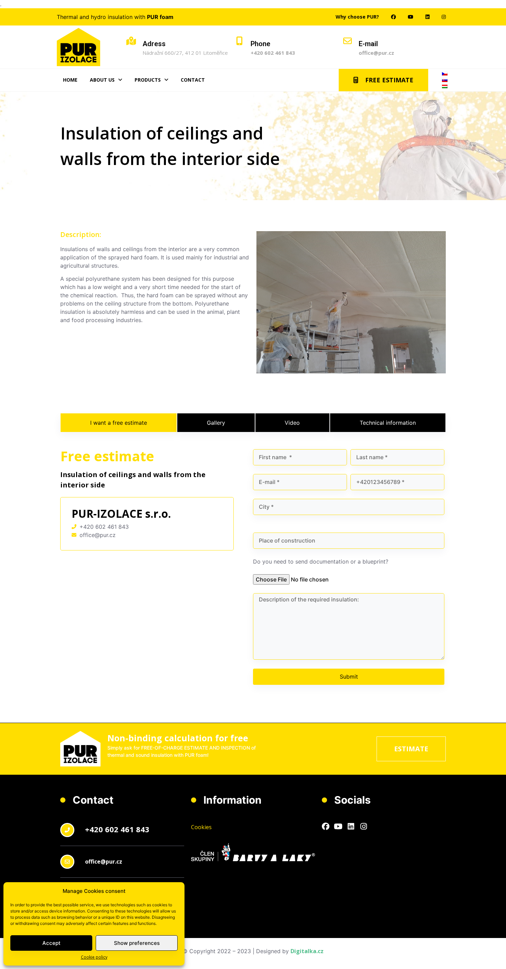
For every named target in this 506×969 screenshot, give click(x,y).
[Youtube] (338, 827)
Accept (51, 943)
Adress (154, 44)
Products (148, 79)
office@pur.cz (376, 52)
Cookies (201, 827)
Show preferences (137, 943)
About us (102, 79)
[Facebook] (325, 827)
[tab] (118, 422)
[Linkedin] (351, 827)
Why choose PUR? (357, 16)
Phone (260, 44)
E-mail (368, 44)
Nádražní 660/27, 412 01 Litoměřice (185, 52)
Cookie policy (94, 957)
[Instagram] (364, 827)
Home (70, 79)
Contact (193, 79)
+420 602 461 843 (273, 52)
